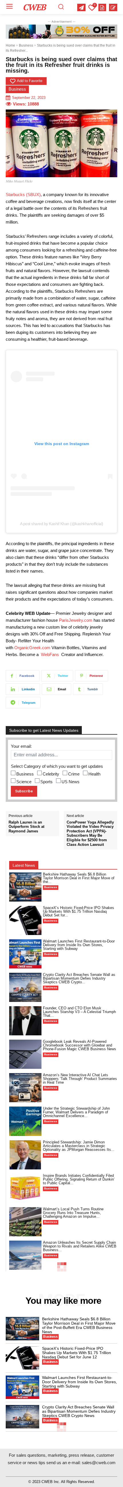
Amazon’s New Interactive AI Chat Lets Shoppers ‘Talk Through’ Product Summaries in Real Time (80, 1079)
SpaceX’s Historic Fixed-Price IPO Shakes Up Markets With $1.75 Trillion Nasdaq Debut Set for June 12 (76, 1352)
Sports (46, 781)
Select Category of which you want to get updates (57, 766)
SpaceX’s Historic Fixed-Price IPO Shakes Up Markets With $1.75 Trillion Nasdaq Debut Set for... (78, 911)
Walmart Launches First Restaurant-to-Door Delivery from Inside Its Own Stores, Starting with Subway (79, 945)
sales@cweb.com (99, 1462)
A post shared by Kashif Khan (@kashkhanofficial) (61, 523)
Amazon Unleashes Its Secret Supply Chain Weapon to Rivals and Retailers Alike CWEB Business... (79, 1246)
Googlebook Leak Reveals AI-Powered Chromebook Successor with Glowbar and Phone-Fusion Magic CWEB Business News (79, 1045)
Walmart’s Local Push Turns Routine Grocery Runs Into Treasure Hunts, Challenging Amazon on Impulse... (73, 1213)
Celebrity (51, 774)
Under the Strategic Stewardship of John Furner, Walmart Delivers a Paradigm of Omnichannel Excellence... (76, 1112)
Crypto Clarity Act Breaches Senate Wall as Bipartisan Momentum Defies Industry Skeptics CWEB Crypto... (79, 978)
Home (10, 45)
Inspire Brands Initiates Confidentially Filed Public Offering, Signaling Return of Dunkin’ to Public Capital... (79, 1179)
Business (26, 45)
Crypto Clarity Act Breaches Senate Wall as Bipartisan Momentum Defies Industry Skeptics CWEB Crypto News (79, 1411)
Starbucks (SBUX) (23, 194)
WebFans (50, 654)
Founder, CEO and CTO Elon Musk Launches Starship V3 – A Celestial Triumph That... (79, 1012)
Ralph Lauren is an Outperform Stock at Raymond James (26, 826)
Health (94, 774)
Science (23, 781)
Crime (74, 774)
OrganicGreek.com (32, 647)
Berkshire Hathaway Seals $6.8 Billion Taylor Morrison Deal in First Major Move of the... (78, 878)
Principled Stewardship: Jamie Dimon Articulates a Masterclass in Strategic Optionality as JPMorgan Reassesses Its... (78, 1146)
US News (70, 781)
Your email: (21, 746)
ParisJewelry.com (75, 620)
